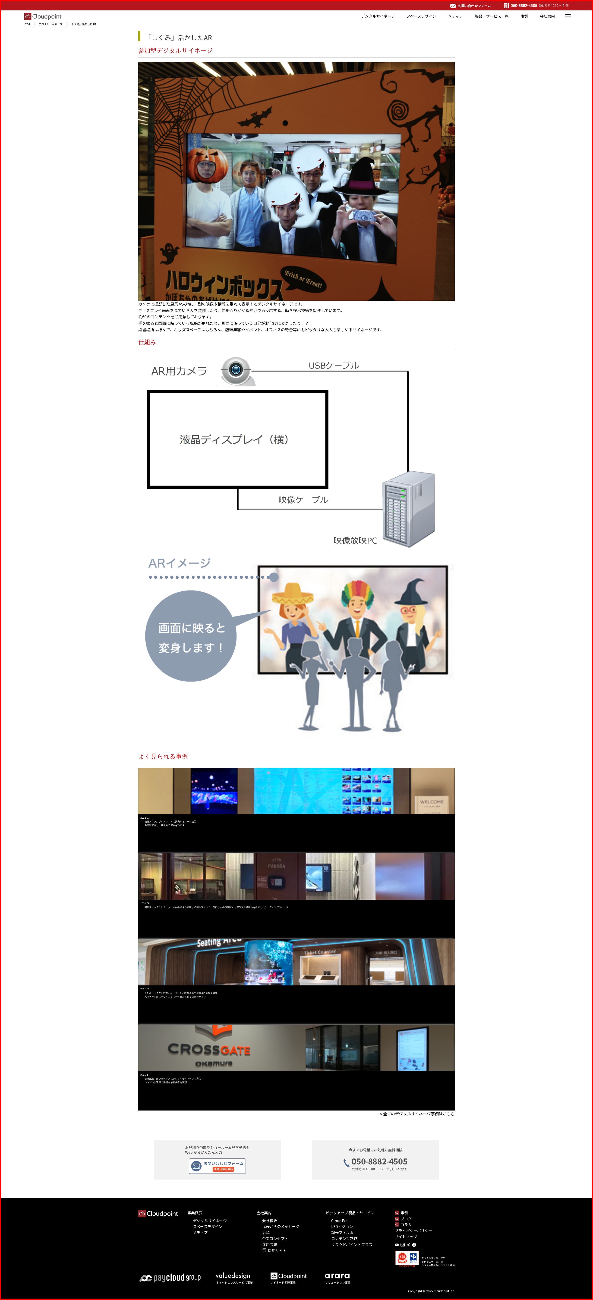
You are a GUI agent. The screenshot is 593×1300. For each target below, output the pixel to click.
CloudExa (339, 1220)
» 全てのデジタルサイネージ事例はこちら (417, 1114)
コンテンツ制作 (344, 1238)
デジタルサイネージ (378, 16)
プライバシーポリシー (413, 1230)
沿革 (265, 1232)
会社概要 (269, 1220)
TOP (27, 24)
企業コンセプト (275, 1238)
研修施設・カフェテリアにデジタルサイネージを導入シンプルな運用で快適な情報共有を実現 (173, 1080)
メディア (455, 16)
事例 (524, 16)
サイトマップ (406, 1236)
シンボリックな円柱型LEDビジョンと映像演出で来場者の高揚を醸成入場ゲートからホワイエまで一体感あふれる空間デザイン (181, 995)
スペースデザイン (421, 16)
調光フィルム (342, 1232)
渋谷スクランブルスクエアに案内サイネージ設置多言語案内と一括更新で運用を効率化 (170, 823)
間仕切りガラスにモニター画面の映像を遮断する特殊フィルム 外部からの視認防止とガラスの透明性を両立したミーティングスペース (217, 907)
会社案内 (547, 16)
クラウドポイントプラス (351, 1244)
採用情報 (269, 1244)
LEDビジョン (342, 1226)
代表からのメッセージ (281, 1226)
